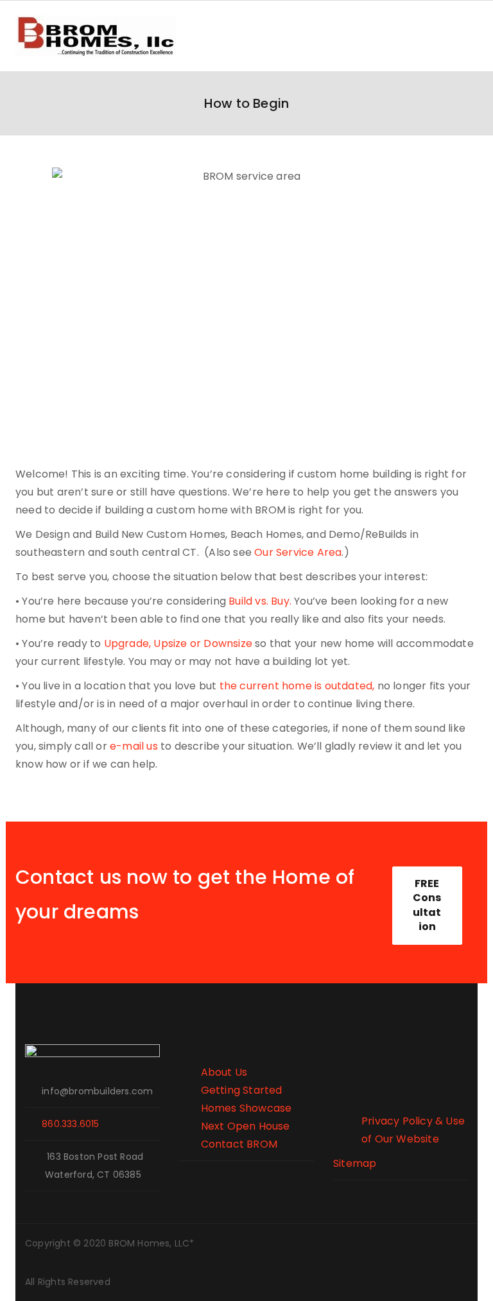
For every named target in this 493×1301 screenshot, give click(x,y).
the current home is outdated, (297, 685)
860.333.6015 (70, 1123)
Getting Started (230, 1090)
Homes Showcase (235, 1108)
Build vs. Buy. (260, 601)
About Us (213, 1072)
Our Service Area (298, 552)
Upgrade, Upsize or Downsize (179, 643)
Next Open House (234, 1126)
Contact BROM (228, 1144)
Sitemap (354, 1163)
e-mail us (134, 746)
